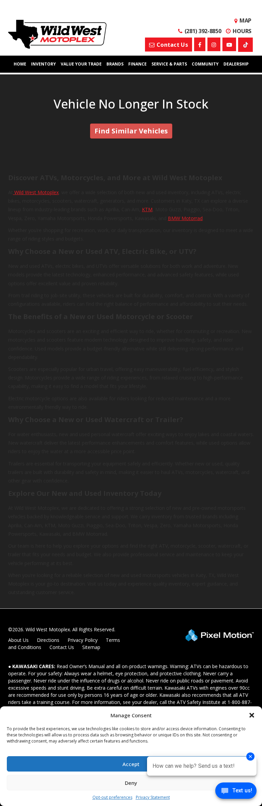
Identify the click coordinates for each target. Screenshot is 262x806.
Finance (137, 64)
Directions (48, 640)
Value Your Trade (81, 64)
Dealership (236, 64)
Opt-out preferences (112, 797)
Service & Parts (169, 64)
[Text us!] (236, 792)
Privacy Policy (83, 640)
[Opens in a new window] (199, 44)
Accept (131, 764)
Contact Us (61, 647)
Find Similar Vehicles (131, 130)
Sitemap (91, 647)
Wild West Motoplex (36, 192)
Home (20, 64)
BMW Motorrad (185, 218)
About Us (18, 640)
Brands (114, 64)
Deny (131, 782)
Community (205, 64)
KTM (147, 209)
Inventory (43, 64)
